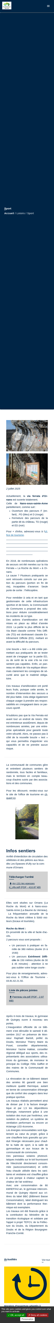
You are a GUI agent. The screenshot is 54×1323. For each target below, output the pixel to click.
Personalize (27, 1319)
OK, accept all (17, 1315)
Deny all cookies (38, 1315)
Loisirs (21, 213)
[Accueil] (12, 6)
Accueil (9, 213)
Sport (30, 213)
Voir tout (46, 1260)
